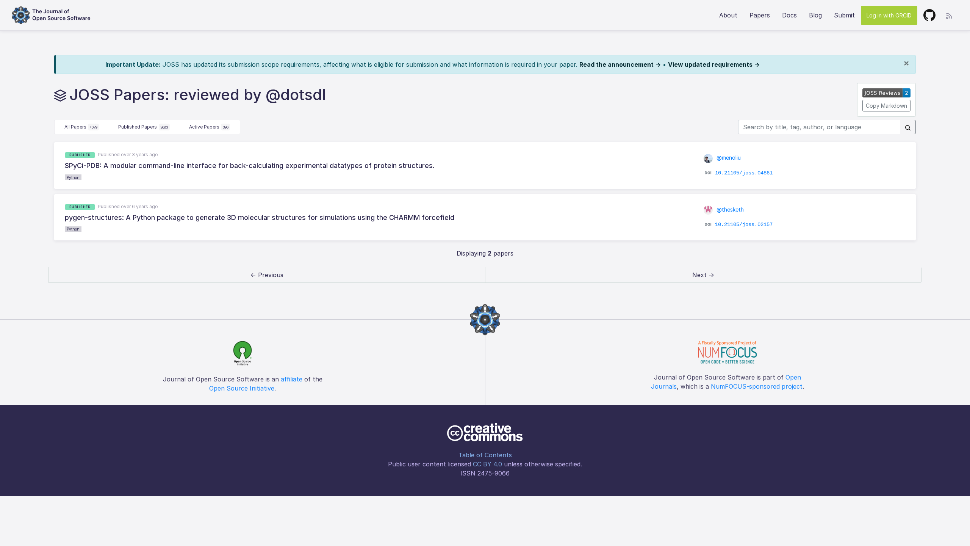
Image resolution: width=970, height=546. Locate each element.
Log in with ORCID (889, 15)
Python (73, 177)
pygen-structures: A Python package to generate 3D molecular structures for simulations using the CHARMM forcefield (259, 217)
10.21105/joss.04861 (744, 172)
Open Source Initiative (241, 388)
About (728, 15)
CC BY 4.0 (487, 464)
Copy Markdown (886, 105)
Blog (815, 15)
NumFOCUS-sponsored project (757, 386)
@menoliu (728, 157)
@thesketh (729, 209)
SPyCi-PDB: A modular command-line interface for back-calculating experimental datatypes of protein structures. (250, 165)
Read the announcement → (620, 64)
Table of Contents (485, 455)
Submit (844, 15)
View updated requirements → (714, 64)
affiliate (291, 379)
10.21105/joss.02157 (744, 224)
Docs (789, 15)
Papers (759, 15)
